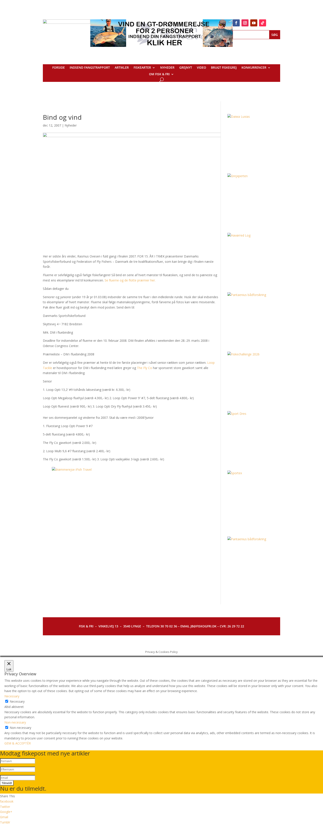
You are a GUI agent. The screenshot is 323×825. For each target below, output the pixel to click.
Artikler (122, 68)
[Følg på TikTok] (262, 22)
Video (201, 68)
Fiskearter (142, 68)
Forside (58, 68)
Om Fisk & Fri (159, 74)
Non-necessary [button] (15, 722)
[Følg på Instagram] (245, 22)
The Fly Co (144, 368)
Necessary (17, 701)
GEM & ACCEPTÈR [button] (17, 743)
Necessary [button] (11, 696)
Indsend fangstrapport (90, 68)
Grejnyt (185, 68)
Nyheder (167, 68)
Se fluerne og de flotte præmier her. (130, 280)
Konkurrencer (253, 68)
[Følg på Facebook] (236, 22)
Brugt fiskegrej (224, 68)
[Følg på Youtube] (253, 22)
